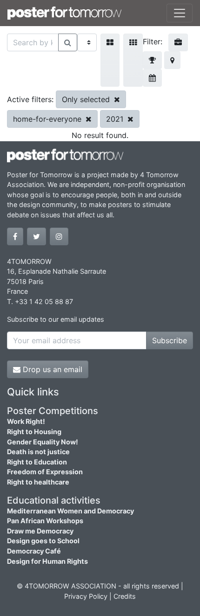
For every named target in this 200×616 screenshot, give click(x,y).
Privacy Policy (85, 596)
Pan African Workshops (45, 521)
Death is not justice (38, 452)
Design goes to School (43, 541)
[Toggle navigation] (180, 13)
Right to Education (37, 462)
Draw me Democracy (40, 531)
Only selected (87, 99)
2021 (116, 119)
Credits (124, 596)
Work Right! (26, 421)
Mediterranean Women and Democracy (70, 511)
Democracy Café (34, 551)
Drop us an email (51, 369)
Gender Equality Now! (42, 442)
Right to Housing (34, 432)
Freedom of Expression (45, 472)
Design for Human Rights (47, 561)
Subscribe (169, 340)
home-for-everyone (48, 119)
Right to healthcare (38, 482)
